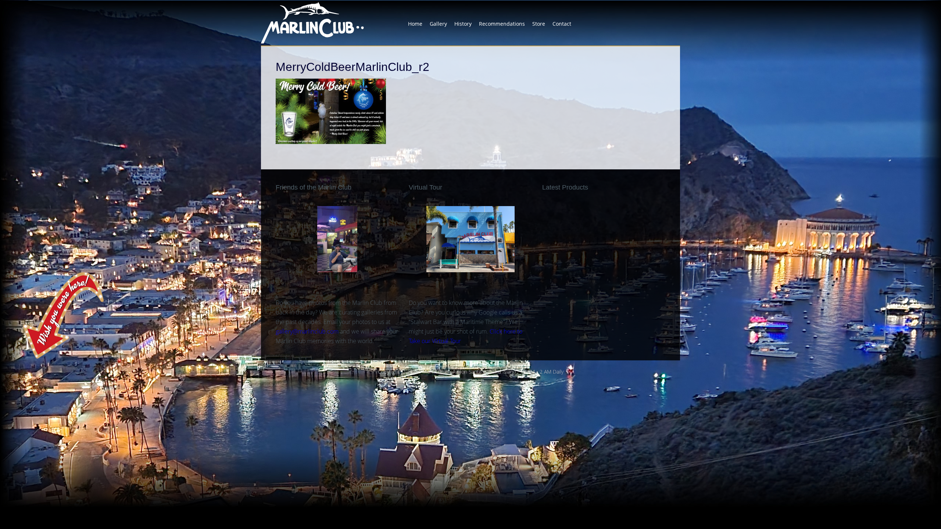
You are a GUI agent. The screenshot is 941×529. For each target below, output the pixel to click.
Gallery (438, 23)
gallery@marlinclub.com (307, 331)
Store (538, 23)
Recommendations (502, 23)
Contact (561, 23)
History (463, 23)
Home (415, 23)
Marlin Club (320, 23)
